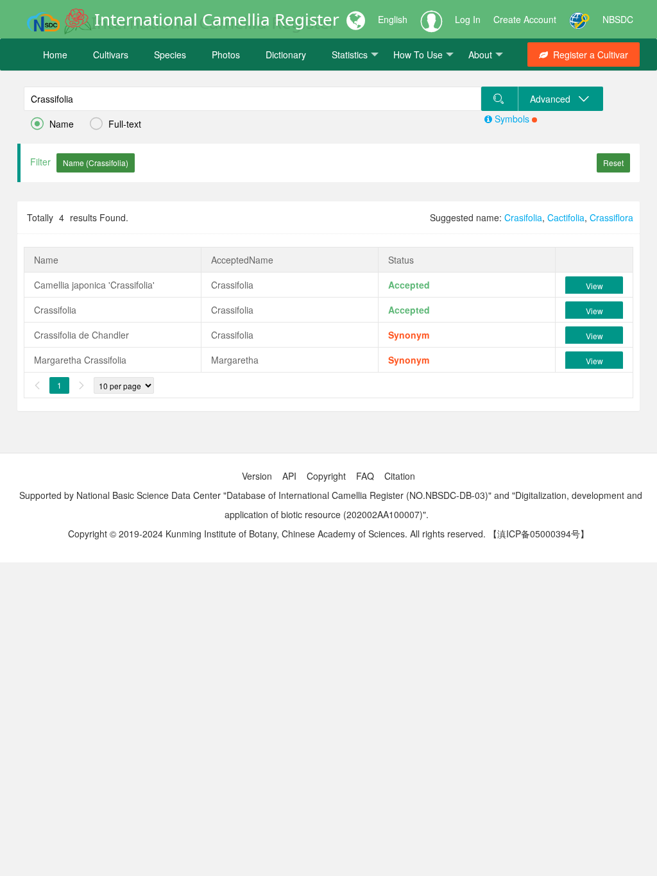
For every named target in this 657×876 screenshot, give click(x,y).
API (289, 475)
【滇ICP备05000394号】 (538, 533)
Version (257, 475)
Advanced (554, 98)
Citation (399, 475)
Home (55, 54)
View (594, 285)
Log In (468, 19)
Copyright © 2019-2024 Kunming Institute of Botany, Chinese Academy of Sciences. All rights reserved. (277, 533)
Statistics (350, 54)
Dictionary (286, 54)
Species (170, 54)
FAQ (365, 475)
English (392, 19)
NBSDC (617, 19)
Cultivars (110, 54)
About (480, 54)
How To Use (418, 54)
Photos (226, 54)
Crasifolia (523, 217)
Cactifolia (565, 217)
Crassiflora (611, 217)
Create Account (524, 19)
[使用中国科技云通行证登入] (579, 19)
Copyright (326, 475)
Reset (613, 162)
